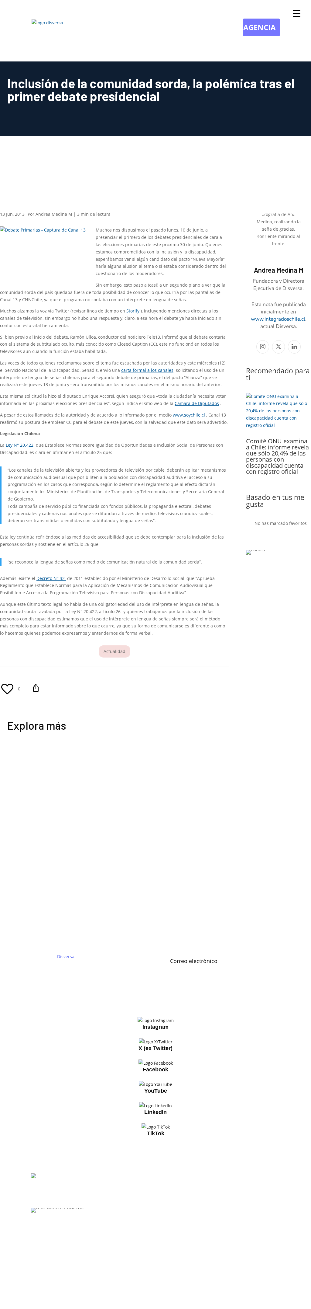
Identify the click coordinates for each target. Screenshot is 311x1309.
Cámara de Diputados (197, 403)
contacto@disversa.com (56, 1193)
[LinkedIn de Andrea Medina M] (294, 347)
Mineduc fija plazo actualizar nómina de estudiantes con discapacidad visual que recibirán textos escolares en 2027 (201, 801)
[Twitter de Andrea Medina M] (278, 347)
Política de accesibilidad (149, 1200)
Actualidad (114, 651)
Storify (133, 311)
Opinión (221, 1200)
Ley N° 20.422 (21, 445)
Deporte (221, 1217)
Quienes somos (228, 1252)
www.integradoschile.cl (278, 319)
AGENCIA (261, 29)
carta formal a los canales (148, 370)
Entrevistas (224, 1235)
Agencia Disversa (230, 1270)
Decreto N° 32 (51, 578)
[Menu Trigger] (296, 13)
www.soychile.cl (189, 415)
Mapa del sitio (139, 1235)
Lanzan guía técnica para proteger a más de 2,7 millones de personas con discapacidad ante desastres (270, 801)
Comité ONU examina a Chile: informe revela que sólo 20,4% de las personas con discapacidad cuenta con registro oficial (277, 456)
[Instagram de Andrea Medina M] (262, 347)
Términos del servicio (147, 1217)
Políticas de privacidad (148, 1182)
